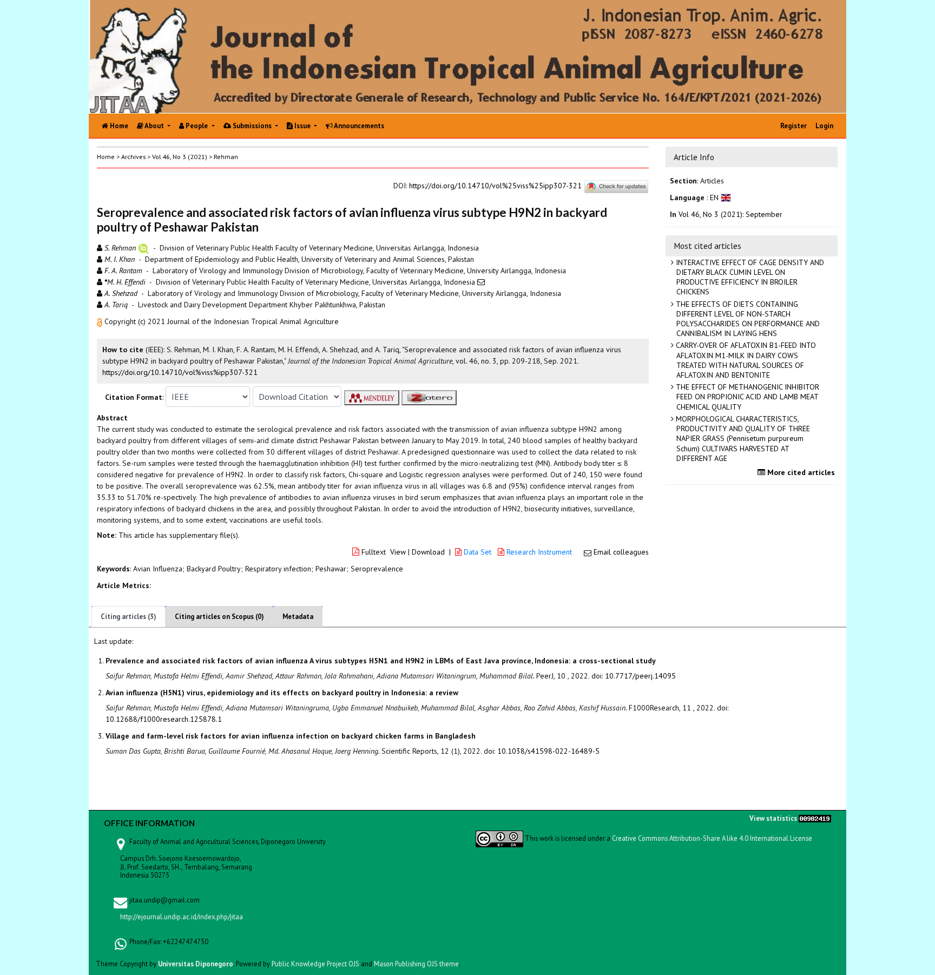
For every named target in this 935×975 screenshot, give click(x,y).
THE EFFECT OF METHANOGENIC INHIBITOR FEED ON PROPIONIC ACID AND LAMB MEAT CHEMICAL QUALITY (746, 396)
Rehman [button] (226, 157)
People (196, 125)
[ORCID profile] (143, 248)
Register (793, 125)
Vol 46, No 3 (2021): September (730, 214)
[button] (100, 321)
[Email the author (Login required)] (481, 282)
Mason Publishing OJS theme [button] (416, 963)
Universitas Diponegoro (195, 963)
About (154, 125)
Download (428, 552)
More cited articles (800, 472)
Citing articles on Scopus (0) (219, 616)
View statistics (773, 817)
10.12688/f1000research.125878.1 (164, 719)
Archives (133, 157)
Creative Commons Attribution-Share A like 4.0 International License (712, 838)
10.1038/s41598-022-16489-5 (548, 751)
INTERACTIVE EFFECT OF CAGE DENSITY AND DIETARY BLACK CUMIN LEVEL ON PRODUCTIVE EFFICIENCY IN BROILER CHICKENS (749, 277)
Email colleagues (621, 552)
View (398, 552)
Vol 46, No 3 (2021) (179, 157)
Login (824, 125)
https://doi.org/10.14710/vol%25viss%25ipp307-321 (495, 185)
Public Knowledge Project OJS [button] (315, 963)
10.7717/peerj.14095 (640, 676)
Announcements (358, 125)
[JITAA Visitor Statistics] (815, 817)
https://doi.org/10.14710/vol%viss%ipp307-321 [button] (180, 372)
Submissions (252, 125)
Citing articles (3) (128, 616)
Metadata (297, 616)
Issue (302, 125)
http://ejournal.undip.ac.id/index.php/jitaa (181, 916)
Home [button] (106, 157)
